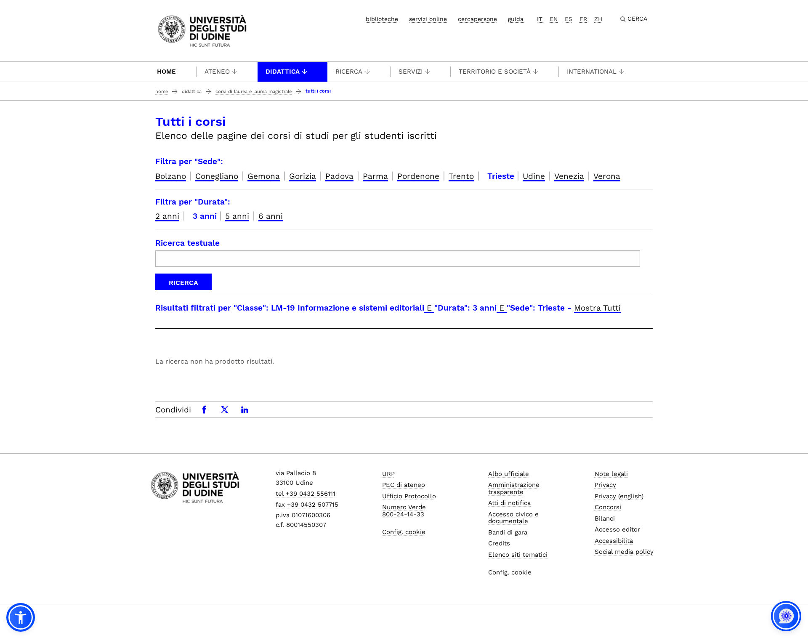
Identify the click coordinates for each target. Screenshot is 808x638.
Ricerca (348, 71)
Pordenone (418, 176)
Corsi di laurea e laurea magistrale (253, 91)
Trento (461, 176)
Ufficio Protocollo (409, 496)
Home (166, 71)
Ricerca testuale (187, 243)
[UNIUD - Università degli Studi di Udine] (202, 30)
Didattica (283, 71)
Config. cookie (403, 532)
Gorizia (302, 176)
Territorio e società (495, 71)
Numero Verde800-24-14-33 (404, 510)
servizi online (428, 19)
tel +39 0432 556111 (305, 493)
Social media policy (624, 552)
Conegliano (216, 176)
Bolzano (170, 176)
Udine (534, 176)
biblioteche (382, 19)
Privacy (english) (619, 496)
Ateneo (217, 71)
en (554, 19)
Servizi (411, 71)
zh (598, 19)
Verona (606, 176)
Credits (499, 543)
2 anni (167, 216)
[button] (20, 617)
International (592, 71)
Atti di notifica (509, 503)
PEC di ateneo (403, 485)
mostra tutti (597, 308)
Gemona (263, 176)
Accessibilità (614, 541)
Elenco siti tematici (518, 554)
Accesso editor (617, 529)
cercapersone (477, 19)
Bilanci (605, 518)
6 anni (270, 216)
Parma (375, 176)
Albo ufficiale (508, 474)
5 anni (237, 216)
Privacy (605, 485)
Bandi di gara (507, 532)
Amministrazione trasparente (514, 488)
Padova (339, 176)
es (568, 19)
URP (388, 474)
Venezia (569, 176)
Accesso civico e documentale (513, 517)
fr (583, 19)
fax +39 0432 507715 (307, 504)
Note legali (611, 474)
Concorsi (608, 507)
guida (516, 19)
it (539, 19)
